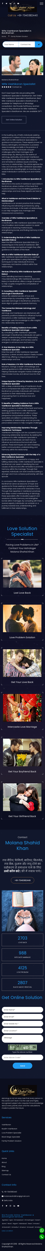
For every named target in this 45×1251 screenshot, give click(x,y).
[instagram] (14, 3)
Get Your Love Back (22, 682)
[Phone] (41, 1236)
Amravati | (30, 1227)
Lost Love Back (22, 592)
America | (23, 1227)
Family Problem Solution (19, 36)
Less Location (7, 1231)
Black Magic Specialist (11, 1137)
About (4, 1162)
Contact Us (17, 87)
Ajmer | (4, 1224)
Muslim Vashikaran (9, 1129)
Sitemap (5, 1170)
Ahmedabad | (19, 1220)
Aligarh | (16, 1224)
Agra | (11, 1220)
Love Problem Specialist (11, 1133)
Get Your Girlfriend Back (22, 816)
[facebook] (2, 3)
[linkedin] (10, 3)
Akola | (10, 1224)
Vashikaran (6, 1124)
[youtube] (18, 3)
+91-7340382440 (23, 15)
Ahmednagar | (29, 1220)
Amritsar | (38, 1227)
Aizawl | (38, 1220)
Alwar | (30, 1224)
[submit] (38, 44)
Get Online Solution (14, 120)
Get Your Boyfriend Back (22, 771)
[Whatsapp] (41, 1230)
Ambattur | (15, 1227)
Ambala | (36, 1224)
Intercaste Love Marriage (22, 726)
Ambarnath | (6, 1227)
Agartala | (5, 1220)
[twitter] (6, 3)
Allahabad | (23, 1224)
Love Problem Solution (22, 637)
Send (22, 1066)
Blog (3, 1166)
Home (4, 36)
